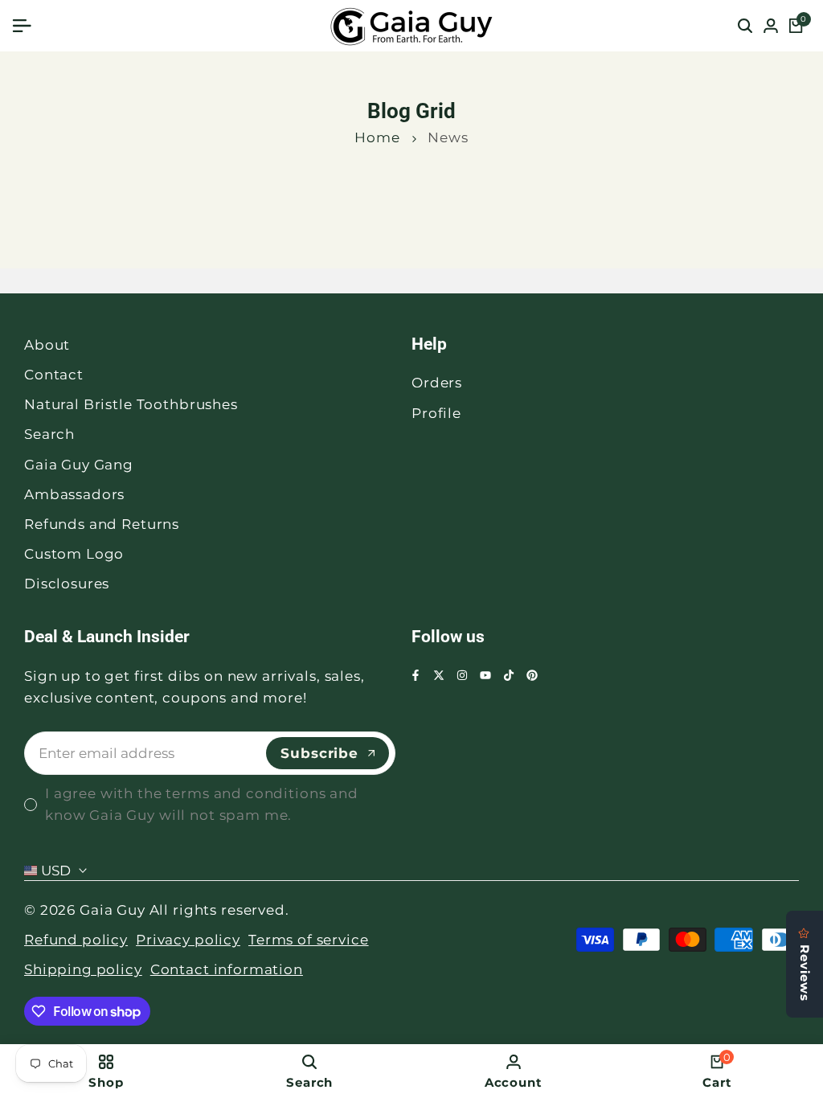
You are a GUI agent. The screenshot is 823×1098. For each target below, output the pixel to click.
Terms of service (308, 940)
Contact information (226, 969)
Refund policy (76, 940)
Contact (54, 375)
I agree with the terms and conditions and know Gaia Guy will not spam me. (201, 804)
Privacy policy (188, 940)
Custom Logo (74, 554)
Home (376, 137)
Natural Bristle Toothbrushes (131, 404)
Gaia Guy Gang (78, 465)
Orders (437, 383)
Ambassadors (74, 494)
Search (49, 434)
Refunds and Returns (101, 524)
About (47, 345)
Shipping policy (83, 969)
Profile (436, 413)
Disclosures (66, 584)
